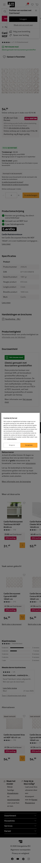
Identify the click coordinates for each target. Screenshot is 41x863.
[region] (20, 431)
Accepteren (29, 445)
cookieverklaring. (12, 439)
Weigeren (12, 445)
